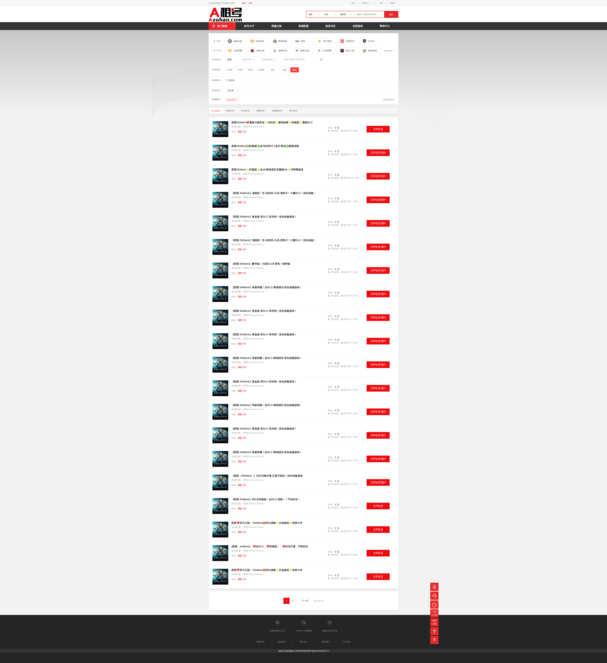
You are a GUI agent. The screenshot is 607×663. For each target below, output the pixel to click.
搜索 (391, 14)
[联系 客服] (434, 595)
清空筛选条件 (388, 100)
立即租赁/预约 (378, 152)
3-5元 (250, 70)
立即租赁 (378, 129)
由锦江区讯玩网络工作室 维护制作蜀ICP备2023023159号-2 (303, 651)
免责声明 (260, 642)
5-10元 (261, 70)
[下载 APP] (435, 587)
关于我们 (347, 642)
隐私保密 (282, 642)
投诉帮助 (325, 642)
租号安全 (303, 642)
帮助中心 (385, 26)
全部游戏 (358, 26)
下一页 (305, 600)
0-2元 (229, 70)
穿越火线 (276, 26)
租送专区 (330, 26)
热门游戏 (222, 26)
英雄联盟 (303, 26)
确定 (295, 70)
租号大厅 (249, 26)
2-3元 (240, 70)
